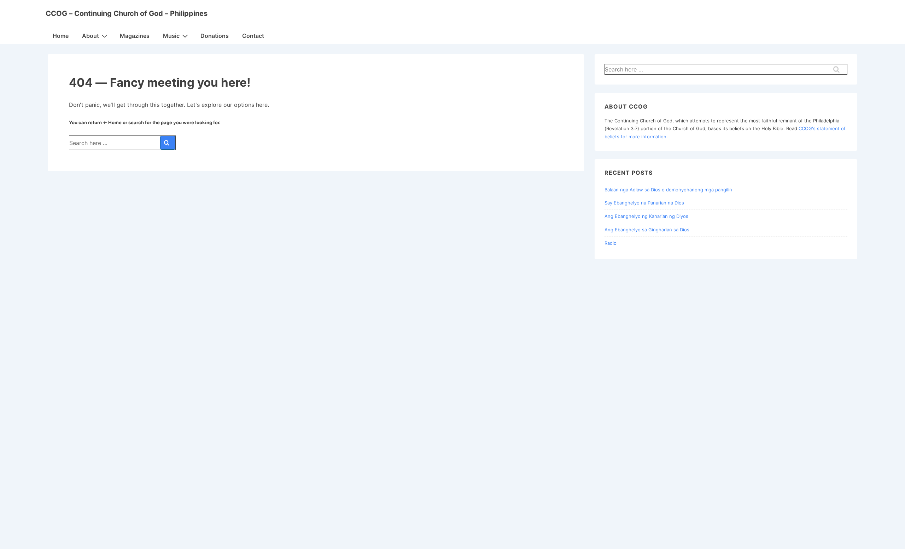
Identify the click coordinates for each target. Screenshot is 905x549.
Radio (611, 243)
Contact (253, 35)
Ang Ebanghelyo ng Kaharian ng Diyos (646, 216)
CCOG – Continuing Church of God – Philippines (127, 13)
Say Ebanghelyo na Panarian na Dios (644, 203)
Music (171, 35)
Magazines (135, 35)
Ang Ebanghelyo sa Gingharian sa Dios (647, 229)
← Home (112, 122)
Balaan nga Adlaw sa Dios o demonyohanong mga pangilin (668, 189)
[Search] (167, 143)
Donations (214, 35)
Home (61, 35)
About (90, 35)
